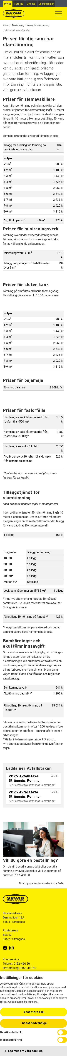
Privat (7, 3)
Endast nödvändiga (34, 1023)
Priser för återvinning (38, 25)
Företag (18, 3)
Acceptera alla (34, 1012)
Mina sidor (48, 3)
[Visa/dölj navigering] (58, 13)
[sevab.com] (13, 13)
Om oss (31, 3)
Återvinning (18, 25)
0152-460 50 (22, 963)
